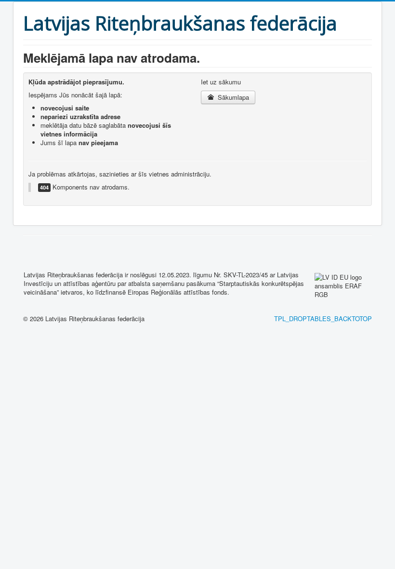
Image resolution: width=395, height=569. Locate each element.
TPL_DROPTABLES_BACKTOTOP (323, 318)
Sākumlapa (232, 97)
